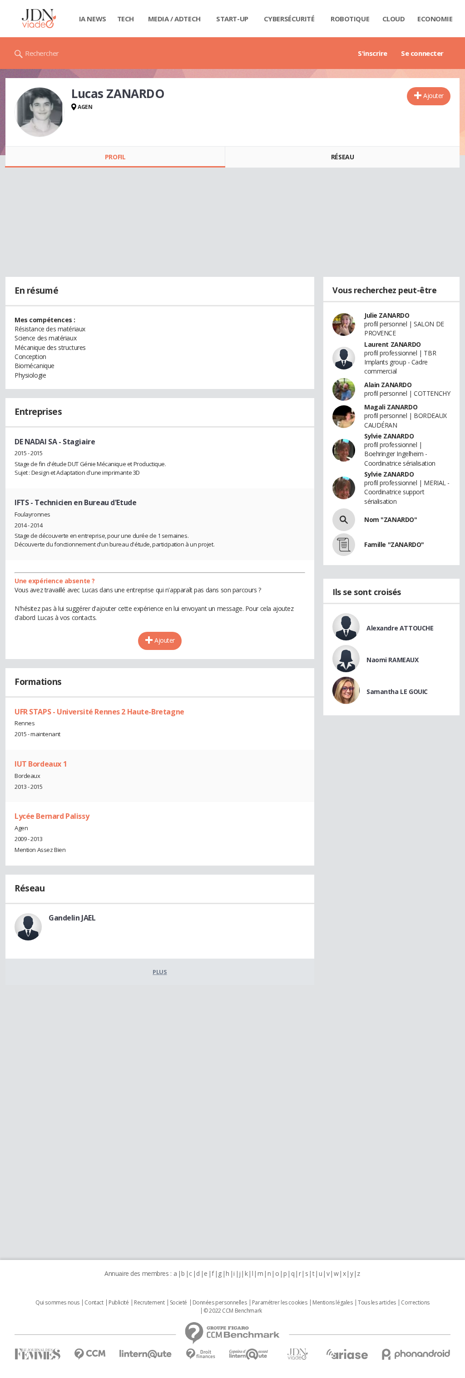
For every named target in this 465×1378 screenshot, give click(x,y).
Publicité (119, 1302)
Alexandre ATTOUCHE (399, 628)
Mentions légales (332, 1302)
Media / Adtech (174, 18)
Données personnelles (220, 1302)
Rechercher (42, 53)
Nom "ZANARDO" (390, 519)
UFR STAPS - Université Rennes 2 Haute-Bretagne (99, 712)
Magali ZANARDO (390, 407)
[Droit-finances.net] (200, 1354)
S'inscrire (372, 53)
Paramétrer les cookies (279, 1302)
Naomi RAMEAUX (392, 659)
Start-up (232, 18)
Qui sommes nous (57, 1302)
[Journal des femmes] (37, 1354)
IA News (92, 18)
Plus (160, 972)
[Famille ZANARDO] (343, 544)
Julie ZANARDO (387, 315)
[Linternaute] (145, 1354)
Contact (93, 1302)
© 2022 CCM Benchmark (232, 1311)
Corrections (415, 1302)
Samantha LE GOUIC (397, 691)
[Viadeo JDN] (297, 1354)
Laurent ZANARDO (392, 344)
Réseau (342, 157)
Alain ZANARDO (388, 384)
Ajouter (433, 95)
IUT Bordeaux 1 (41, 764)
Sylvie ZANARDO (389, 436)
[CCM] (89, 1354)
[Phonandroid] (416, 1354)
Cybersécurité (289, 18)
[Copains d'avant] (249, 1354)
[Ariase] (347, 1354)
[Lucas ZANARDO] (39, 112)
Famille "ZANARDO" (394, 544)
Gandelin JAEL (72, 918)
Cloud (393, 18)
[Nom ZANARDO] (343, 519)
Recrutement (149, 1302)
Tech (125, 18)
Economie (435, 18)
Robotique (350, 18)
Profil (115, 157)
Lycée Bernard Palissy (52, 816)
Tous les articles (377, 1302)
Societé (178, 1302)
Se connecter (422, 53)
